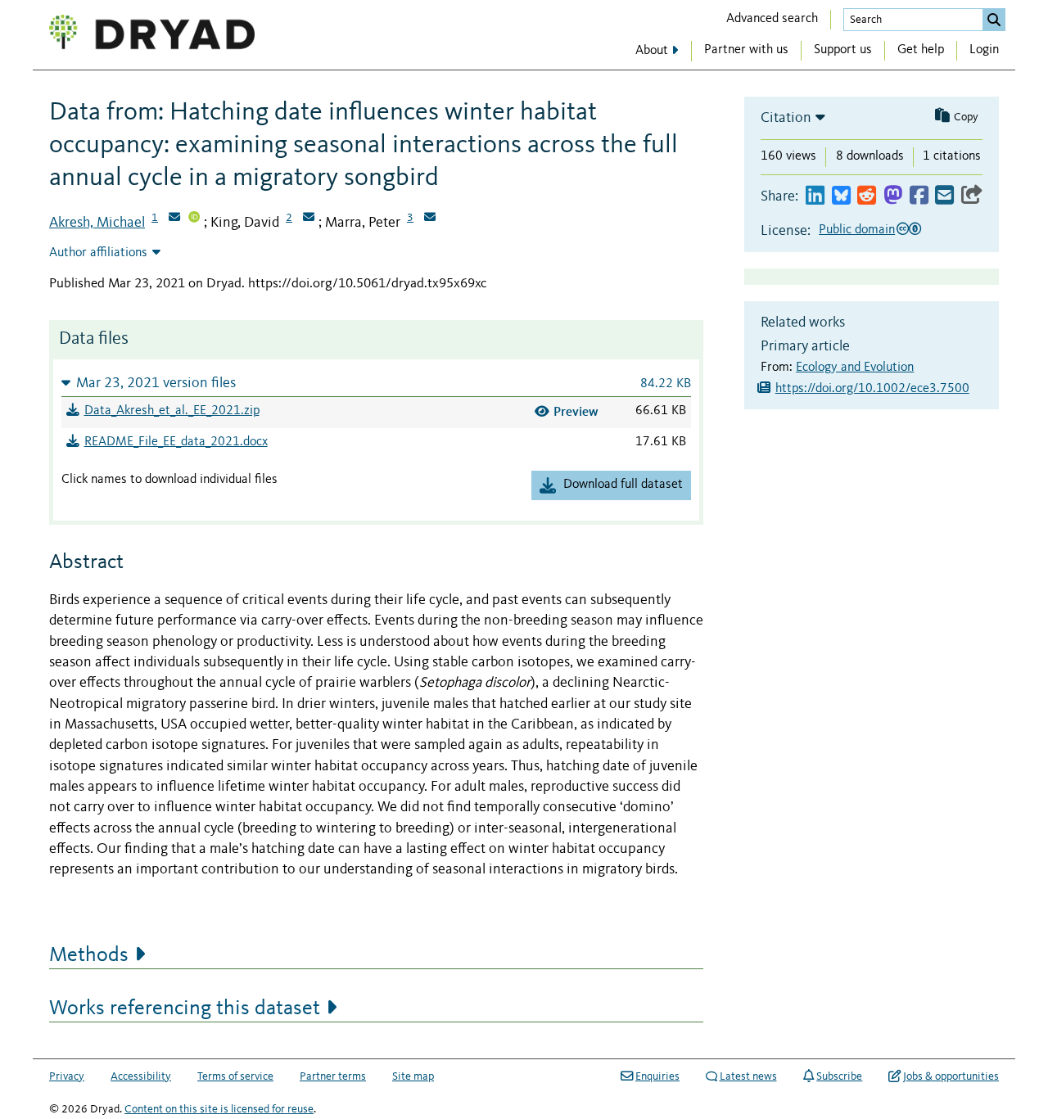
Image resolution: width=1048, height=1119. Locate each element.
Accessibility (141, 1076)
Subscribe (839, 1076)
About (651, 50)
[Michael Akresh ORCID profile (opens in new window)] (194, 218)
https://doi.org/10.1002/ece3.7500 (872, 388)
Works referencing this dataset (184, 1008)
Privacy (66, 1076)
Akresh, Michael (97, 222)
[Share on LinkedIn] (815, 196)
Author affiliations (98, 252)
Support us (843, 49)
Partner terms (333, 1076)
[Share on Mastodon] (892, 196)
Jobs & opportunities (951, 1076)
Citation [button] (786, 118)
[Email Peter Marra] (430, 218)
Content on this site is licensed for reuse (219, 1109)
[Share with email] (944, 196)
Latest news (748, 1076)
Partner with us (746, 49)
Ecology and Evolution (855, 367)
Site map (413, 1076)
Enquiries (657, 1076)
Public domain (857, 230)
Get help (920, 49)
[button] (376, 383)
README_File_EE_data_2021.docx (176, 442)
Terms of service (235, 1076)
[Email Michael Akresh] (174, 218)
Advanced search (772, 18)
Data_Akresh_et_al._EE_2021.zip (172, 410)
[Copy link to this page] (971, 196)
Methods (89, 955)
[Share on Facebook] (919, 196)
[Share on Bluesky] (841, 196)
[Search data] (993, 19)
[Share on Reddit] (866, 196)
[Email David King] (308, 218)
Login (984, 49)
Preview (576, 411)
